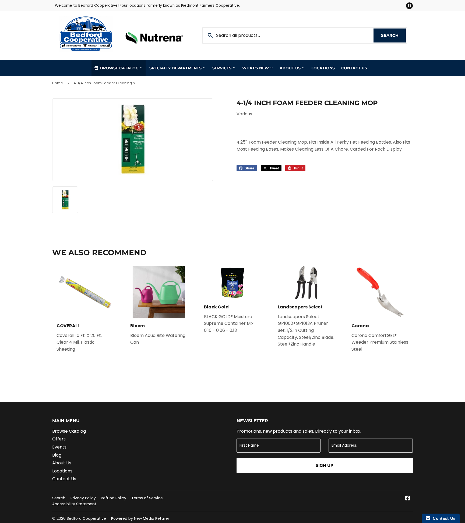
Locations (323, 68)
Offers (59, 439)
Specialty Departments (176, 68)
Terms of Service (147, 498)
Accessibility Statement (74, 504)
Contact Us (354, 68)
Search (393, 35)
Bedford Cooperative (86, 518)
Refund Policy (113, 498)
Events (59, 447)
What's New (256, 68)
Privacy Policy (83, 498)
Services (222, 68)
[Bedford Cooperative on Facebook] (407, 499)
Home (57, 83)
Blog (56, 455)
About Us (291, 68)
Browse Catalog (119, 68)
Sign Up (324, 465)
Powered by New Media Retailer (140, 518)
